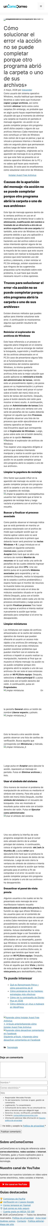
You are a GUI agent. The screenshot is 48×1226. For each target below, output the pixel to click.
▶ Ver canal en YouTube (14, 1184)
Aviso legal (40, 1218)
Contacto (21, 1221)
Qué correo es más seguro (16, 1208)
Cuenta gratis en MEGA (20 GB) (19, 1211)
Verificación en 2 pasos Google (18, 1202)
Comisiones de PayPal (14, 1199)
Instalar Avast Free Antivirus (22, 175)
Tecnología (12, 1047)
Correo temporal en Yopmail (17, 1205)
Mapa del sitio (7, 1224)
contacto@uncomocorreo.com (25, 1115)
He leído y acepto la (24, 1126)
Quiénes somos (7, 1221)
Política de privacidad (34, 1126)
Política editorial (36, 1221)
